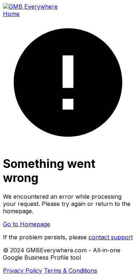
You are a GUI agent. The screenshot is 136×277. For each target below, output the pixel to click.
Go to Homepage (26, 224)
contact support (110, 237)
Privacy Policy (22, 270)
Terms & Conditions (70, 270)
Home (11, 13)
